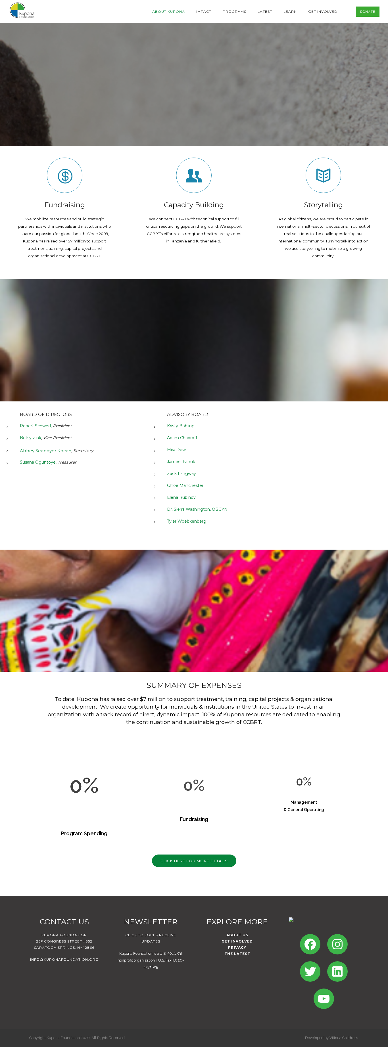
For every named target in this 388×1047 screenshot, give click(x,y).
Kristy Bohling (181, 425)
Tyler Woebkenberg (186, 521)
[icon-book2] (323, 175)
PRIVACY (237, 947)
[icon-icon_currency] (64, 175)
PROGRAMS (234, 11)
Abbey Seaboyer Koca (44, 450)
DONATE (367, 12)
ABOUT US (237, 935)
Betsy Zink (30, 437)
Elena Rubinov (181, 497)
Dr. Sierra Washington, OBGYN (197, 509)
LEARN (290, 11)
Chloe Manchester (185, 485)
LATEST (265, 11)
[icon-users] (194, 175)
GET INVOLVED (322, 11)
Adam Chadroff (182, 437)
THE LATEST (237, 954)
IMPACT (203, 11)
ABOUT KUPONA (168, 11)
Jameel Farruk (181, 461)
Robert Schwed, (36, 425)
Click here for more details (194, 860)
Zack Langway (181, 473)
